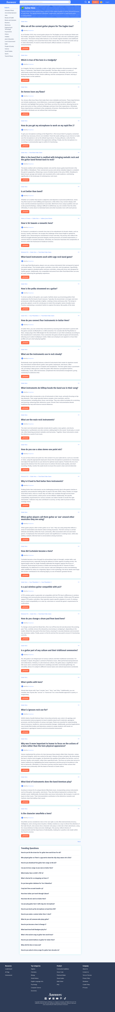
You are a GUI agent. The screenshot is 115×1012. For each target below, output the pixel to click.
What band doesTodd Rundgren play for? (34, 929)
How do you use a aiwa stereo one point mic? (41, 449)
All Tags (7, 972)
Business (7, 22)
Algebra (33, 969)
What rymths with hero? (32, 682)
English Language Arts (37, 981)
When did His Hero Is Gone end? (31, 945)
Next (79, 841)
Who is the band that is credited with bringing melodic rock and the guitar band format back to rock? (50, 158)
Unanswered (8, 975)
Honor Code (60, 972)
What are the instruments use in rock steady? (41, 354)
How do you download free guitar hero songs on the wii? (38, 863)
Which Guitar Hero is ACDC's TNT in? (32, 873)
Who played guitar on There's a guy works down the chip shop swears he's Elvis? (46, 858)
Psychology (34, 984)
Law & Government (10, 41)
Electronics (8, 25)
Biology (33, 975)
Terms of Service (87, 975)
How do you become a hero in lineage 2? (33, 924)
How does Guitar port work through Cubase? (35, 894)
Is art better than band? (32, 191)
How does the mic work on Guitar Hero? (33, 899)
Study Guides (60, 978)
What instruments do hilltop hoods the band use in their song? (49, 388)
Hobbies (7, 36)
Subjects (6, 7)
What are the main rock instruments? (37, 419)
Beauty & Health (9, 18)
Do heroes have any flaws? (33, 91)
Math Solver (60, 981)
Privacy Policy (86, 978)
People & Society (9, 46)
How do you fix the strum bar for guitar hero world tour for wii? (41, 852)
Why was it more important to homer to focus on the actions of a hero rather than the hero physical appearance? (49, 744)
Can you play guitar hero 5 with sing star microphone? (38, 904)
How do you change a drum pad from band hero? (43, 618)
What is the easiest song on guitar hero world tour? (37, 935)
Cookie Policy (86, 984)
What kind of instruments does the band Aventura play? (46, 781)
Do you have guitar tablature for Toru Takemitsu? (36, 883)
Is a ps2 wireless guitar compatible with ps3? (41, 587)
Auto (6, 15)
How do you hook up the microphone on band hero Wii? (38, 909)
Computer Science (36, 987)
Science (7, 49)
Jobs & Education (9, 39)
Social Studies (8, 51)
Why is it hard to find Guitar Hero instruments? (42, 481)
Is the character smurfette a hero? (36, 813)
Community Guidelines (63, 969)
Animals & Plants (9, 10)
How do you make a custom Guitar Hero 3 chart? (36, 914)
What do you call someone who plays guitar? (35, 919)
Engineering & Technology (8, 28)
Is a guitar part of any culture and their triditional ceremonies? (49, 650)
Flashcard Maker (61, 975)
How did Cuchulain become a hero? (37, 551)
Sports (6, 53)
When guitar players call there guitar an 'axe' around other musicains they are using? (47, 518)
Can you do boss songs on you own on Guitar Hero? (37, 868)
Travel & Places (9, 56)
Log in (107, 2)
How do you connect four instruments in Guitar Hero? (45, 320)
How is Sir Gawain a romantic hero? (37, 223)
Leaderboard (8, 969)
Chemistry (33, 972)
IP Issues (85, 987)
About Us (85, 969)
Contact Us (86, 972)
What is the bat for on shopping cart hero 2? (35, 878)
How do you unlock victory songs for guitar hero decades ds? (40, 950)
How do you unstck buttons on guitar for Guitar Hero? (38, 940)
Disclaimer (85, 981)
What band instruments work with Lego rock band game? (46, 257)
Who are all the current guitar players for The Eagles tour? (47, 26)
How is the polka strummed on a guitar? (39, 288)
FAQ (58, 984)
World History (34, 978)
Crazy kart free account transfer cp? (32, 888)
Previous (22, 841)
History (7, 34)
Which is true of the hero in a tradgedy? (39, 60)
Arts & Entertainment (10, 13)
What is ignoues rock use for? (34, 709)
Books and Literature (10, 20)
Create (95, 2)
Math (6, 44)
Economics (34, 991)
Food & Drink (8, 32)
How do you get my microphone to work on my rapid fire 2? (47, 125)
